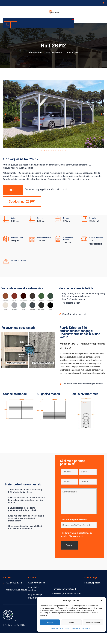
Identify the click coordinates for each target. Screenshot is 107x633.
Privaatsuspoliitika (71, 628)
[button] (101, 600)
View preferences (93, 622)
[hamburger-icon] (70, 19)
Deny (71, 622)
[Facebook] (103, 3)
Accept (50, 622)
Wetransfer (75, 536)
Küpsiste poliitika (57, 628)
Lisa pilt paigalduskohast (74, 519)
